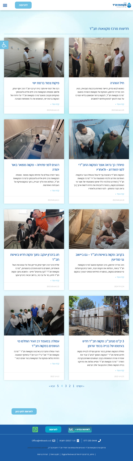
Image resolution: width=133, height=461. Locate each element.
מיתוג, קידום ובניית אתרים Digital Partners (77, 454)
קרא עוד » (119, 104)
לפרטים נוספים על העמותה (37, 447)
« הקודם (80, 386)
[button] (4, 45)
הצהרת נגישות (42, 454)
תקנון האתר (54, 454)
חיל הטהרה (117, 83)
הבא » (52, 386)
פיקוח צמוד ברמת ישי (45, 83)
